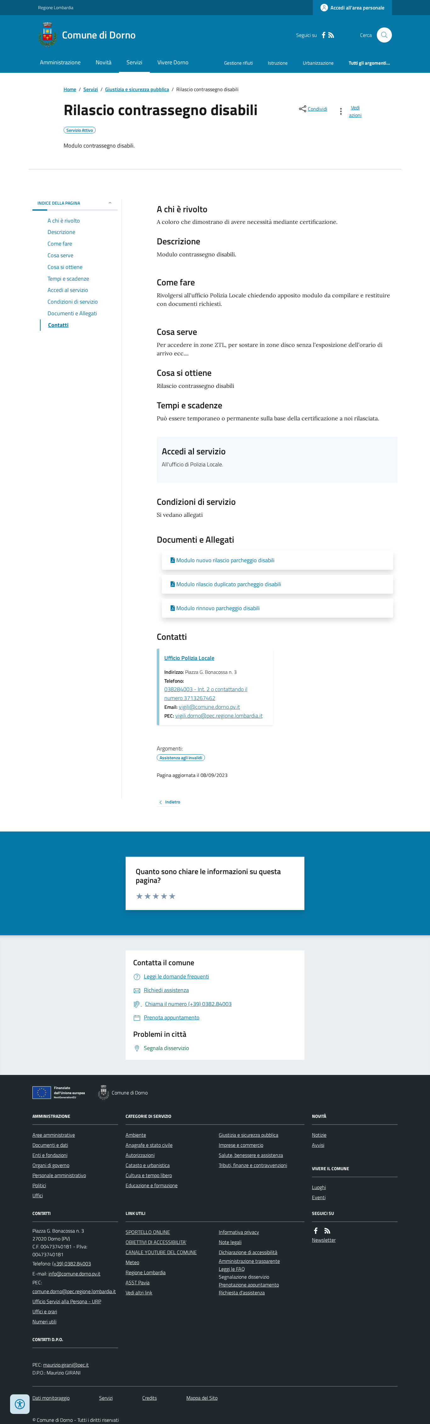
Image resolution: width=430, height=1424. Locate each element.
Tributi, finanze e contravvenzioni (253, 1165)
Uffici (37, 1195)
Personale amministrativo (59, 1175)
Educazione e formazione (152, 1185)
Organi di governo (50, 1165)
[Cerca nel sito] (382, 35)
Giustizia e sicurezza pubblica (137, 89)
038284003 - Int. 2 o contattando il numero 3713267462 (205, 693)
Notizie (319, 1135)
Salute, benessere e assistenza (251, 1155)
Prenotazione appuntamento (249, 1284)
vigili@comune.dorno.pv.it (209, 707)
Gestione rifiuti (238, 63)
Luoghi (319, 1187)
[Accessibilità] (20, 1404)
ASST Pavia (138, 1282)
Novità (103, 62)
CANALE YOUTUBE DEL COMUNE (161, 1252)
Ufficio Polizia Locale (189, 658)
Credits (149, 1398)
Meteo (132, 1262)
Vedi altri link (139, 1292)
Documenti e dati (50, 1145)
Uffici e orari (44, 1311)
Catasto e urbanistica (148, 1165)
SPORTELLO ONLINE (148, 1232)
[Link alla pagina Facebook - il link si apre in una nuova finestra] (323, 35)
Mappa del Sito (202, 1398)
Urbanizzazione (318, 63)
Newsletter (324, 1240)
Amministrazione (60, 62)
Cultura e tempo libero (149, 1175)
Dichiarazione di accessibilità (248, 1252)
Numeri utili (44, 1321)
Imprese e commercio (241, 1145)
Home (70, 89)
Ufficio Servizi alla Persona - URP (66, 1301)
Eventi (318, 1197)
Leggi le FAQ (232, 1269)
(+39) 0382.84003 (71, 1263)
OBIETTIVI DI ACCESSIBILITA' (156, 1242)
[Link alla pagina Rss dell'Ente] (327, 1231)
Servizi (134, 62)
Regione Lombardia (55, 7)
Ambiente (136, 1135)
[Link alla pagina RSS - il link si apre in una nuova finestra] (331, 35)
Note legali (230, 1242)
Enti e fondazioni (49, 1155)
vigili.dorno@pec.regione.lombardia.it (219, 715)
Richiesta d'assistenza (242, 1292)
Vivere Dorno (173, 62)
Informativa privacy (239, 1232)
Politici (39, 1185)
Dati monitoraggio (51, 1398)
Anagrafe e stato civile (149, 1145)
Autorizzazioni (140, 1155)
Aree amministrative (53, 1135)
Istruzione (278, 63)
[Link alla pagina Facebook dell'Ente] (316, 1231)
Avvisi (318, 1145)
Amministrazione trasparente (249, 1261)
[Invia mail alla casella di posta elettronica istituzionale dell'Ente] (74, 1274)
